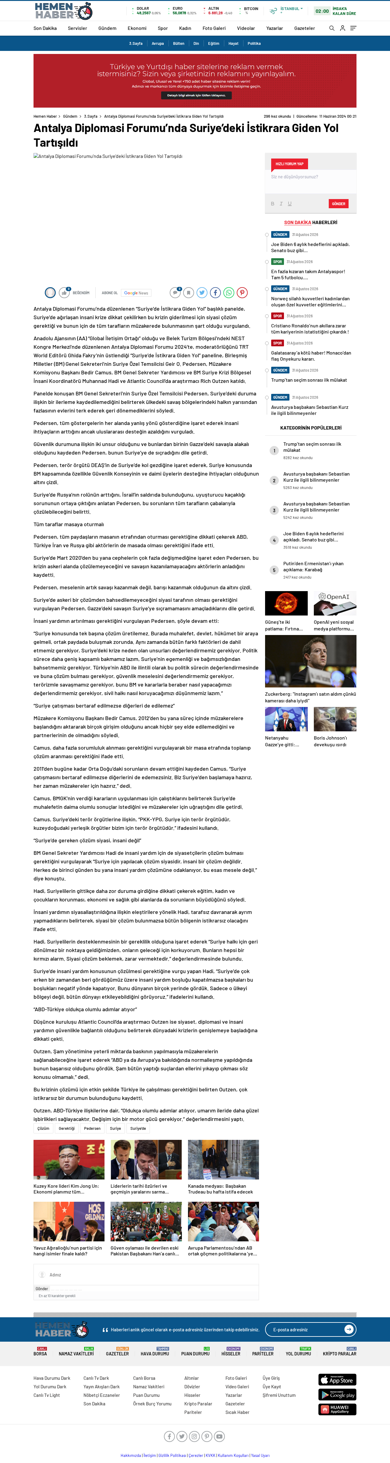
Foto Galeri (214, 28)
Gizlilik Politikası (172, 1455)
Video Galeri (237, 1386)
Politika (254, 43)
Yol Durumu (298, 1351)
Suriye (115, 1128)
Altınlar (191, 1378)
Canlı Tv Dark (96, 1378)
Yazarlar (274, 28)
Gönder (42, 1288)
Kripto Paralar (339, 1351)
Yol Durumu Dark (50, 1386)
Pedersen (92, 1128)
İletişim (150, 1455)
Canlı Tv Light (47, 1395)
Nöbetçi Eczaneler (101, 1395)
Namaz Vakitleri (76, 1351)
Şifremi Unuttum (279, 1395)
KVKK (210, 1455)
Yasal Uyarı (260, 1455)
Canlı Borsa (144, 1378)
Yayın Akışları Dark (101, 1386)
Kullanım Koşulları (233, 1455)
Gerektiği (67, 1128)
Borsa (40, 1351)
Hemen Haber (45, 116)
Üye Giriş (271, 1378)
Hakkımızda (131, 1455)
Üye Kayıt (272, 1386)
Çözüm (43, 1128)
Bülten (178, 43)
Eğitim (213, 43)
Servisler (77, 28)
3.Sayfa (136, 43)
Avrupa (158, 43)
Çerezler (196, 1455)
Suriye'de (138, 1128)
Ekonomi (137, 28)
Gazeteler (304, 28)
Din (196, 43)
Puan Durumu (195, 1351)
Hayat (234, 43)
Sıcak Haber (237, 1412)
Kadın (185, 28)
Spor (163, 28)
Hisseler (231, 1351)
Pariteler (263, 1351)
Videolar (246, 28)
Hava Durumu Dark (52, 1378)
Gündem (107, 28)
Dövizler (192, 1386)
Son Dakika (45, 28)
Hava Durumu (155, 1351)
